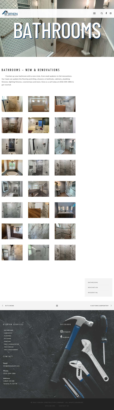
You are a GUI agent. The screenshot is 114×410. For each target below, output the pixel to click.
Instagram (66, 332)
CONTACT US (64, 406)
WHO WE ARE (50, 406)
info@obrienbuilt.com (11, 366)
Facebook (65, 337)
